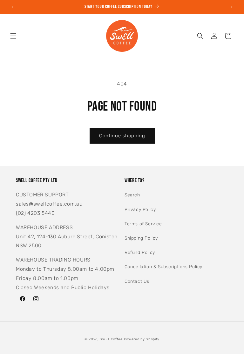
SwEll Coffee (111, 339)
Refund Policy (140, 252)
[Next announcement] (232, 7)
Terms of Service (143, 224)
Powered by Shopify (142, 339)
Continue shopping (122, 136)
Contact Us (137, 281)
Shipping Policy (141, 238)
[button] (13, 36)
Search (132, 195)
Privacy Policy (140, 209)
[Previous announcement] (12, 7)
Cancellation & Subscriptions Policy (163, 266)
